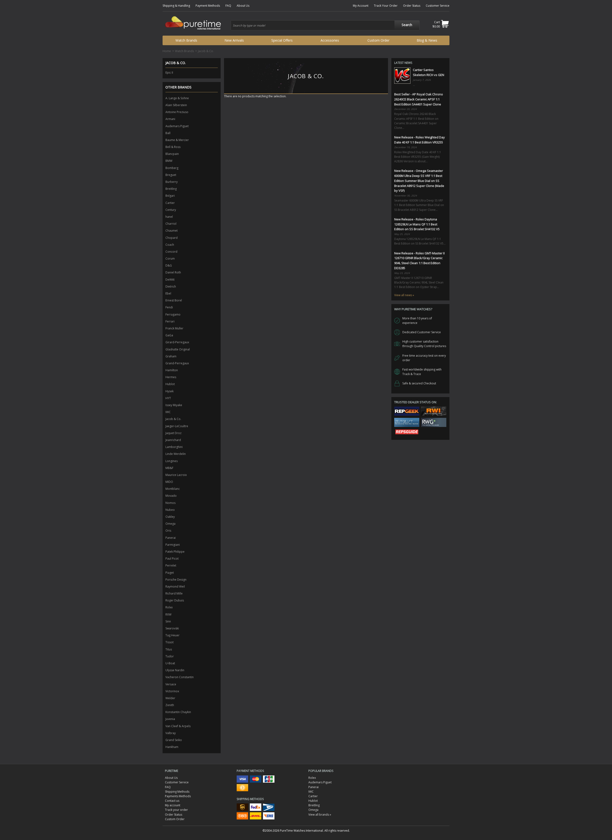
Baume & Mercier (177, 140)
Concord (171, 252)
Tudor (169, 656)
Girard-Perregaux (177, 342)
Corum (170, 258)
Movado (171, 496)
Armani (170, 119)
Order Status (411, 6)
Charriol (170, 224)
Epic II (169, 73)
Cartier (170, 203)
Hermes (170, 377)
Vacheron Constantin (179, 677)
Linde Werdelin (175, 454)
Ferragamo (172, 314)
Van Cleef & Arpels (178, 726)
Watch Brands (186, 40)
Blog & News (427, 40)
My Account (360, 6)
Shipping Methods (177, 792)
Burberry (171, 182)
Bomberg (171, 168)
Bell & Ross (172, 147)
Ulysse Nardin (174, 670)
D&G (168, 265)
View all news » (404, 295)
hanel (169, 217)
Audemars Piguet (177, 126)
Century (170, 210)
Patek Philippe (175, 552)
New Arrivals (234, 40)
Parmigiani (172, 545)
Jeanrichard (173, 440)
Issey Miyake (173, 405)
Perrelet (170, 565)
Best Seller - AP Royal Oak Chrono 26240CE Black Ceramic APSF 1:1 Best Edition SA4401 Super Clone (418, 99)
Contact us (172, 801)
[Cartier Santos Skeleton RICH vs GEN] (402, 75)
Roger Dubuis (174, 600)
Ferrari (170, 321)
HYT (168, 398)
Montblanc (172, 489)
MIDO (169, 482)
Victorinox (172, 691)
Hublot (170, 384)
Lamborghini (174, 447)
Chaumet (171, 231)
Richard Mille (174, 593)
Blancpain (172, 154)
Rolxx (169, 607)
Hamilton (171, 370)
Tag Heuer (172, 635)
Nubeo (170, 510)
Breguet (170, 175)
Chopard (171, 238)
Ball (167, 133)
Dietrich (170, 286)
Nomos (170, 503)
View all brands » (319, 815)
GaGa (169, 335)
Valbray (170, 733)
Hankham (171, 747)
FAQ (228, 6)
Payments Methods (178, 796)
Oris (168, 531)
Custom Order (378, 40)
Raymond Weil (175, 586)
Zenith (169, 705)
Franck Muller (174, 328)
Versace (170, 684)
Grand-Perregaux (177, 363)
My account (172, 805)
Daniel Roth (173, 272)
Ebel (168, 293)
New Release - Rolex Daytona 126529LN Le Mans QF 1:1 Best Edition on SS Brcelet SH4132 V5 (417, 224)
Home (167, 51)
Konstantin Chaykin (178, 712)
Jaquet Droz (173, 433)
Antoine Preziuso (176, 112)
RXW (168, 614)
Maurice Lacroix (176, 475)
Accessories (330, 40)
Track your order (176, 810)
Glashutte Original (177, 349)
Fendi (169, 307)
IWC (168, 412)
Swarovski (172, 628)
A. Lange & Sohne (177, 98)
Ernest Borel (173, 300)
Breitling (171, 189)
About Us (243, 6)
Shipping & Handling (176, 6)
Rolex (312, 778)
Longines (171, 461)
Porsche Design (175, 580)
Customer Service (437, 6)
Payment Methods (208, 6)
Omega (170, 524)
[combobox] (325, 25)
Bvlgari (170, 196)
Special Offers (282, 40)
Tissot (169, 642)
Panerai (170, 538)
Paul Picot (172, 558)
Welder (170, 698)
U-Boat (170, 663)
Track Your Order (386, 6)
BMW (168, 161)
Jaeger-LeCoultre (176, 426)
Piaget (169, 573)
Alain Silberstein (176, 105)
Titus (168, 649)
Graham (170, 356)
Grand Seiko (173, 740)
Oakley (170, 517)
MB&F (169, 468)
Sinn (168, 621)
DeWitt (170, 280)
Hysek (169, 391)
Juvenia (170, 719)
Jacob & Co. (173, 419)
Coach (169, 245)
